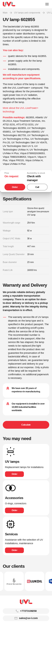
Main (5, 12)
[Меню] (47, 4)
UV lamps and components (27, 12)
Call (37, 187)
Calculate (26, 425)
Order (15, 187)
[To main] (9, 4)
